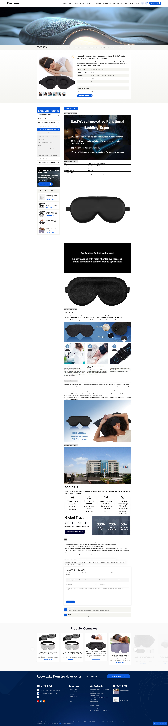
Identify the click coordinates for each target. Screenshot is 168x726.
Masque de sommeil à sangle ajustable (115, 562)
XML (44, 723)
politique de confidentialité (52, 723)
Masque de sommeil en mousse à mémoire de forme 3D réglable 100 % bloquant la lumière (52, 213)
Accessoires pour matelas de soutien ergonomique (99, 698)
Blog (126, 3)
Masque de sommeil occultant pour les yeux (99, 711)
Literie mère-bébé (43, 158)
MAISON (60, 47)
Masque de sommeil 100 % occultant (47, 155)
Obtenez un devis (154, 3)
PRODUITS (89, 3)
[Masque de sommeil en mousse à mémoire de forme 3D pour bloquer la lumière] (42, 205)
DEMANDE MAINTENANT (85, 95)
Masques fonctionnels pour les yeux (72, 47)
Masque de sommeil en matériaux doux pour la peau (47, 137)
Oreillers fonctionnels (43, 119)
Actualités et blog (118, 3)
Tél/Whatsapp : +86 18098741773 (48, 693)
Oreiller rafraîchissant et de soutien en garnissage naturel (99, 690)
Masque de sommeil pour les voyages (73, 564)
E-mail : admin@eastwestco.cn (48, 697)
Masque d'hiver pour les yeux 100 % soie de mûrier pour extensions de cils (144, 656)
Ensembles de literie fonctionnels (46, 122)
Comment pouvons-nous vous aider (48, 171)
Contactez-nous (134, 3)
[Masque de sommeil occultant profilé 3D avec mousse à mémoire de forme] (42, 221)
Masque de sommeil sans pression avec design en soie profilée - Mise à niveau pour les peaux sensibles (95, 580)
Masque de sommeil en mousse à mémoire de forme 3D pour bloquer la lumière (52, 204)
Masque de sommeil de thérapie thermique (46, 150)
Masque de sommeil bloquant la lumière (96, 562)
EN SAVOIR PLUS (50, 199)
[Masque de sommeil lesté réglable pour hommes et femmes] (42, 230)
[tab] (71, 108)
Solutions (98, 3)
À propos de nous (78, 3)
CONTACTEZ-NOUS (44, 184)
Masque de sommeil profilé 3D (85, 559)
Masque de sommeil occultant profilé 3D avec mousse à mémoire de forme (52, 221)
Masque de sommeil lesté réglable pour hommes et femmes (51, 229)
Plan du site (40, 723)
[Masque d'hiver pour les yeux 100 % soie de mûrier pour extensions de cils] (144, 644)
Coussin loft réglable (95, 708)
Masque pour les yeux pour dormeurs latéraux (75, 562)
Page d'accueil (66, 3)
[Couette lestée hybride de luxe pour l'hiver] (42, 197)
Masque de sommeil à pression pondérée (45, 144)
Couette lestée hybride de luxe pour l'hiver (51, 196)
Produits (72, 694)
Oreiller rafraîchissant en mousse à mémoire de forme (98, 704)
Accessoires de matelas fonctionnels (47, 126)
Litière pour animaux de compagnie (47, 162)
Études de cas (107, 3)
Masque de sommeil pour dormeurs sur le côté (104, 559)
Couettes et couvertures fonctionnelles (44, 115)
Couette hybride (94, 701)
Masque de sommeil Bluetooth (45, 133)
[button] (135, 649)
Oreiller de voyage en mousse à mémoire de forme (97, 694)
